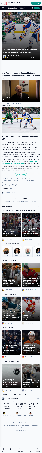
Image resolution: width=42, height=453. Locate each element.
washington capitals (26, 178)
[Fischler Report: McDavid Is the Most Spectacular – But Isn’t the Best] (21, 36)
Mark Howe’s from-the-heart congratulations (20, 162)
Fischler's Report (6, 180)
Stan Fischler (16, 178)
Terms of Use (35, 429)
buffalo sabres (30, 180)
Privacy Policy (22, 430)
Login (36, 8)
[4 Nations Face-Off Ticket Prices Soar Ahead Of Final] (11, 225)
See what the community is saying (15, 395)
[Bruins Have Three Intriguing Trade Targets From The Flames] (31, 309)
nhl (23, 180)
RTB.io (21, 427)
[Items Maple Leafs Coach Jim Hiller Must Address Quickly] (11, 275)
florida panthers (16, 180)
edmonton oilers (7, 178)
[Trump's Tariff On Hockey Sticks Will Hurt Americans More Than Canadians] (31, 376)
